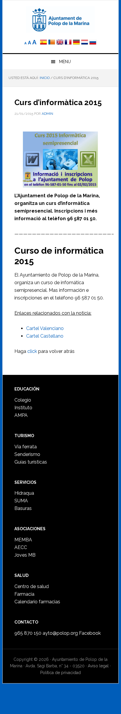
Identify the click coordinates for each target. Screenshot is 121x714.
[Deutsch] (76, 43)
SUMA (21, 500)
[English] (59, 43)
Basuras (23, 508)
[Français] (68, 43)
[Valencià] (51, 43)
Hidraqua (24, 493)
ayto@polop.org (60, 633)
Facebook (90, 633)
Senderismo (27, 454)
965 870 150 (27, 633)
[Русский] (92, 43)
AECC (20, 547)
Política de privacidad (60, 672)
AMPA (21, 415)
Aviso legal (98, 666)
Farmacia (24, 594)
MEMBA (23, 540)
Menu (65, 61)
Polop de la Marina (60, 19)
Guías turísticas (30, 462)
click (32, 351)
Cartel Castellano (44, 336)
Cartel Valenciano (45, 328)
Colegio (22, 400)
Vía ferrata (25, 446)
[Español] (43, 43)
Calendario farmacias (37, 601)
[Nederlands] (85, 43)
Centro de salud (31, 586)
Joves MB (25, 555)
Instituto (23, 407)
